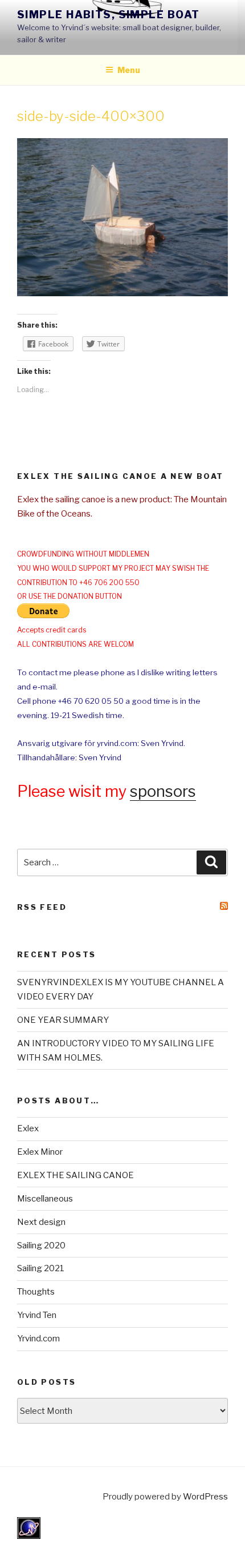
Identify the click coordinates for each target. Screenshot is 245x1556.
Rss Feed (42, 907)
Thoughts (36, 1292)
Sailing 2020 (41, 1245)
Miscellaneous (45, 1199)
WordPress (205, 1496)
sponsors (163, 791)
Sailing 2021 (40, 1268)
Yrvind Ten (36, 1315)
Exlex (28, 1128)
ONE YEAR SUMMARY (63, 1020)
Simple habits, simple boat (108, 15)
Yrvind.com (38, 1338)
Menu (128, 70)
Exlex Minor (40, 1152)
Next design (41, 1222)
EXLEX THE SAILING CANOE (75, 1175)
